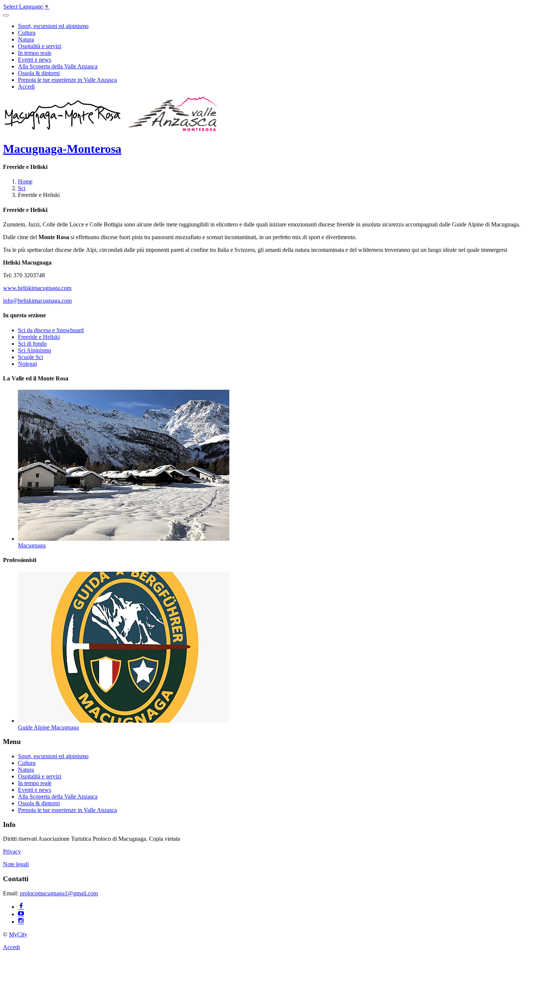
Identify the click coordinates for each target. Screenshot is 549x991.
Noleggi (27, 364)
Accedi (26, 86)
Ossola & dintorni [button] (39, 73)
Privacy (12, 851)
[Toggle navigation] (6, 15)
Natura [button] (26, 39)
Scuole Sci (30, 357)
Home (25, 181)
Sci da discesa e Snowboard (51, 330)
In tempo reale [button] (35, 53)
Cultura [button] (26, 33)
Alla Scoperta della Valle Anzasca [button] (57, 66)
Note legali (16, 864)
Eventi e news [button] (34, 59)
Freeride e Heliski (39, 337)
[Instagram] (21, 922)
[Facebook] (21, 907)
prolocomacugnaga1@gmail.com (59, 893)
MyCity (18, 934)
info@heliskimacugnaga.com (37, 300)
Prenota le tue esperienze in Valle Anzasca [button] (67, 80)
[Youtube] (21, 914)
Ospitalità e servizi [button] (39, 46)
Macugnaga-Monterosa (62, 148)
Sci (21, 188)
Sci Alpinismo (34, 350)
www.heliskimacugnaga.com (37, 288)
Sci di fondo (32, 343)
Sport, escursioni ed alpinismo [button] (53, 26)
